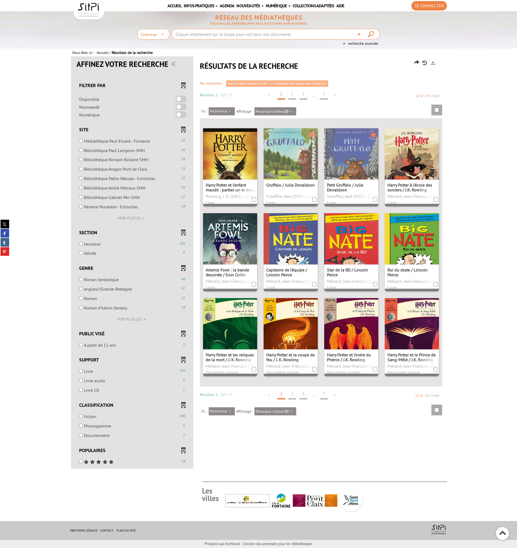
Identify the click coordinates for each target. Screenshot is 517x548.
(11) (130, 319)
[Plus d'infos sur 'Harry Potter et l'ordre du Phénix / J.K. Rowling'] (351, 334)
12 (417, 95)
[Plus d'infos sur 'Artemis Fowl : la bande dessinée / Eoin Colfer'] (230, 252)
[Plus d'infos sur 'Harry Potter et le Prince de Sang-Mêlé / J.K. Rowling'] (412, 335)
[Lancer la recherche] (372, 34)
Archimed (232, 544)
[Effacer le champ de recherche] (360, 34)
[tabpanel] (258, 263)
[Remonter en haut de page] (503, 533)
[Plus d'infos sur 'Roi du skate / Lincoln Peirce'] (412, 254)
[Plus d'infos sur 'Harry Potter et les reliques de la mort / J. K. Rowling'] (230, 334)
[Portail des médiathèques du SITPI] (258, 19)
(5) (130, 218)
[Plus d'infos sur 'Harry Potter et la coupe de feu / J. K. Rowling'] (291, 335)
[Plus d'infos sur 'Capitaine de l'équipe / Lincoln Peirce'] (291, 253)
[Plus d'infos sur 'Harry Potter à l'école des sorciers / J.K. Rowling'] (412, 167)
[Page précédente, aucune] (269, 95)
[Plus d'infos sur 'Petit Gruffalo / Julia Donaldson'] (351, 166)
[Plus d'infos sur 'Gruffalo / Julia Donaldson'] (291, 165)
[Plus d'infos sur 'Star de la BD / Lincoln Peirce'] (351, 257)
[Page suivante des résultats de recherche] (335, 95)
